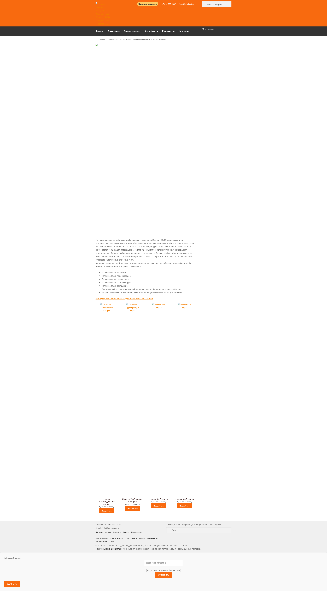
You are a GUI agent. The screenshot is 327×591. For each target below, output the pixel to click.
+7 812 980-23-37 (169, 4)
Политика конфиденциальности (111, 548)
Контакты (184, 31)
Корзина (126, 532)
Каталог (100, 31)
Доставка (99, 532)
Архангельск (131, 538)
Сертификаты (151, 31)
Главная (101, 39)
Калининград (152, 538)
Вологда (142, 538)
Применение (114, 31)
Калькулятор (168, 31)
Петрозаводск (101, 541)
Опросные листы (132, 31)
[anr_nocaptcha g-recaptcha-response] (163, 570)
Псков (111, 541)
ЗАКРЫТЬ (12, 583)
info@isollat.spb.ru (186, 4)
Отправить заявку (147, 3)
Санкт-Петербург (117, 538)
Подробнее (107, 510)
